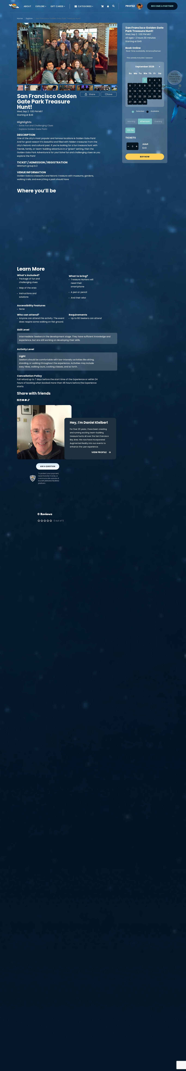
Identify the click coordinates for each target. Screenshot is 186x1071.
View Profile (99, 452)
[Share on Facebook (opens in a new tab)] (18, 400)
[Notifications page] (108, 6)
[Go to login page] (139, 5)
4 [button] (67, 81)
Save (109, 94)
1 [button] (55, 81)
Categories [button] (85, 6)
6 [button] (75, 81)
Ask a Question (47, 466)
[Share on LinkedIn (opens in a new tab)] (20, 400)
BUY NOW (145, 156)
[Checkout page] (102, 6)
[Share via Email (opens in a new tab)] (23, 400)
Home (20, 18)
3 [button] (63, 81)
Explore (29, 18)
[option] (67, 53)
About (27, 6)
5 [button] (71, 81)
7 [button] (79, 81)
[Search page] (113, 6)
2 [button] (59, 81)
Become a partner (162, 6)
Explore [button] (40, 6)
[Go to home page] (13, 6)
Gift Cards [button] (57, 6)
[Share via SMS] (26, 400)
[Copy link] (28, 400)
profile (130, 6)
